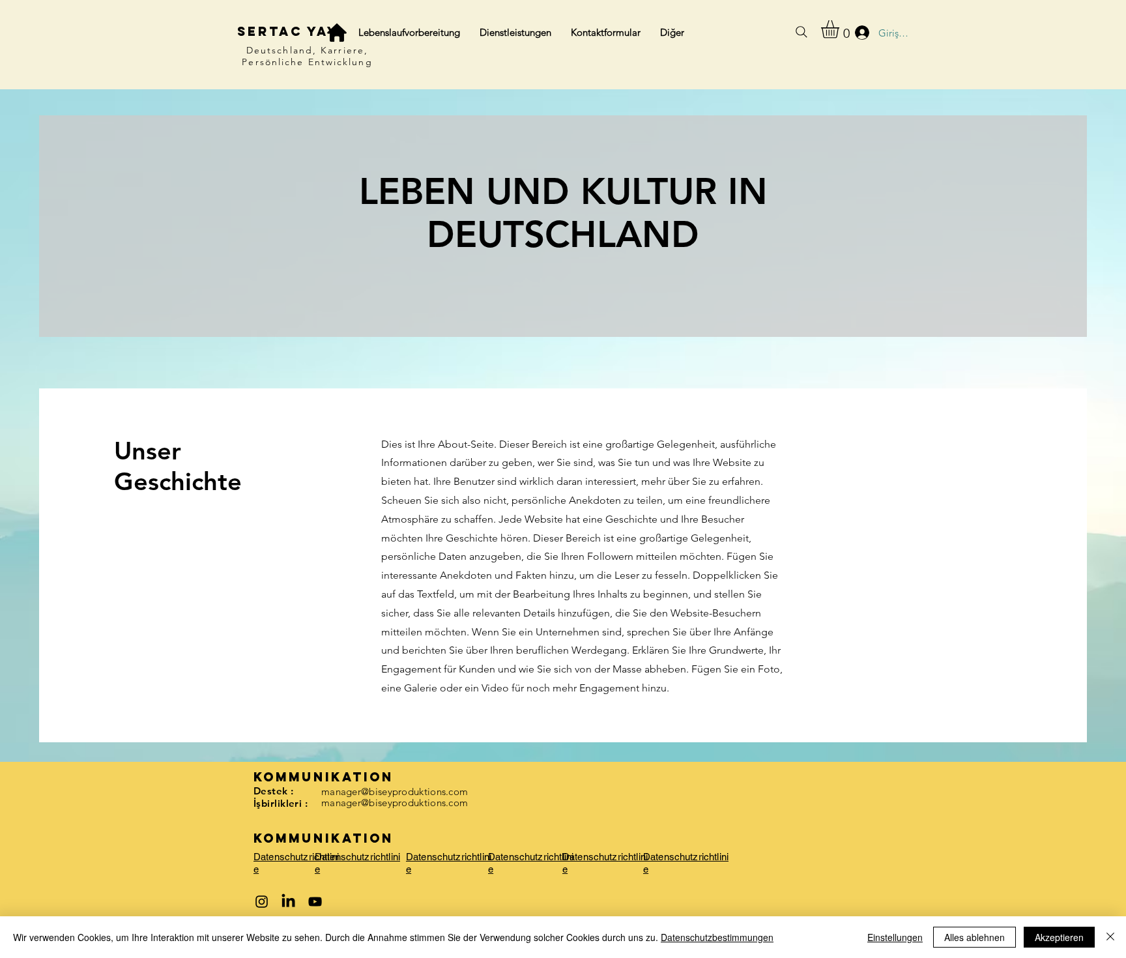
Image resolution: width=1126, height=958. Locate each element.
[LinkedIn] (288, 901)
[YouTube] (315, 901)
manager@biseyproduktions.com (394, 791)
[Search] (801, 32)
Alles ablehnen (974, 937)
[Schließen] (1110, 937)
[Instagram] (261, 901)
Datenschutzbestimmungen (717, 937)
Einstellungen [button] (895, 937)
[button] (840, 29)
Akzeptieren (1059, 937)
